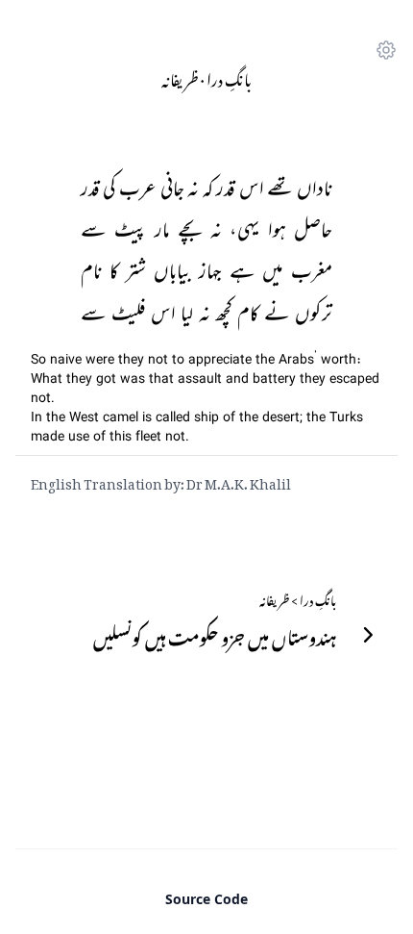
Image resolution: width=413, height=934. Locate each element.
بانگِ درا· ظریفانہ (206, 77)
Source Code (206, 899)
